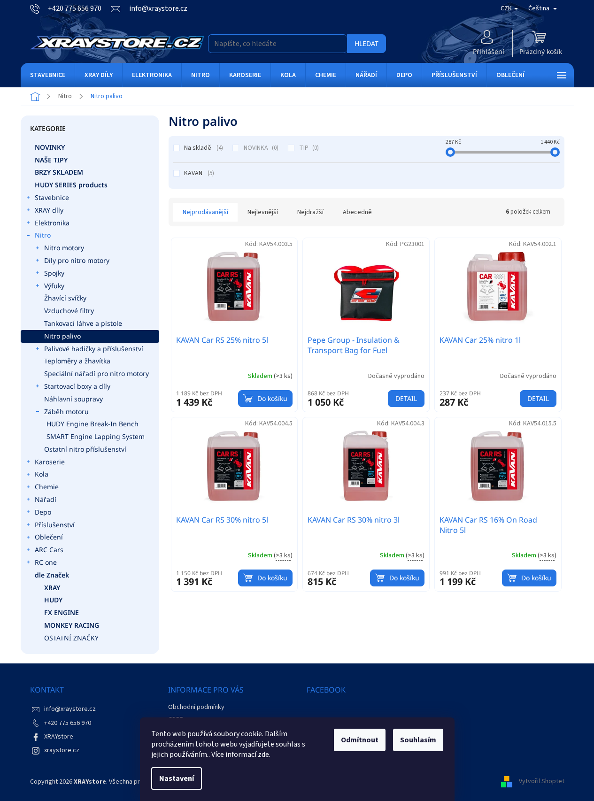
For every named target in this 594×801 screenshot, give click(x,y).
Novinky (50, 147)
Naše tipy (51, 159)
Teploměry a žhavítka (77, 360)
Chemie (47, 486)
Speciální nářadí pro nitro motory (96, 373)
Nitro (43, 235)
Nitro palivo (62, 335)
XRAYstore (58, 736)
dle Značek (52, 574)
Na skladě (202, 148)
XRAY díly (49, 210)
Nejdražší (310, 212)
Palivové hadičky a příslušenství (93, 348)
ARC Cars (49, 549)
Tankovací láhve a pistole (83, 323)
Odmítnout (359, 740)
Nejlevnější (262, 212)
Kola (41, 474)
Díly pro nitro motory (76, 260)
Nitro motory (64, 247)
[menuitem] (48, 75)
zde (263, 754)
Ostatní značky (71, 637)
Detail (406, 398)
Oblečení (49, 536)
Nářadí (45, 499)
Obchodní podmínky (196, 707)
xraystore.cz (61, 750)
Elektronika (52, 222)
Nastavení (176, 778)
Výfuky (54, 285)
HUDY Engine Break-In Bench (92, 423)
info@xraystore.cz (70, 709)
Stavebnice (52, 197)
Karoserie (50, 461)
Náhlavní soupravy (73, 398)
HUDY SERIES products (71, 184)
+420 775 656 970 (67, 723)
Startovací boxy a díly (77, 386)
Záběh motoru (66, 411)
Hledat (366, 43)
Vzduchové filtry (69, 310)
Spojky (54, 273)
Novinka (260, 148)
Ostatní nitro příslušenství (85, 449)
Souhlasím (418, 740)
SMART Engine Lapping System (95, 436)
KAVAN (198, 173)
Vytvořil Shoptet (541, 781)
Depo (43, 512)
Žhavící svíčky (65, 297)
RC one (46, 562)
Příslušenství (55, 524)
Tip (308, 148)
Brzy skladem (59, 172)
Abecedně (357, 212)
